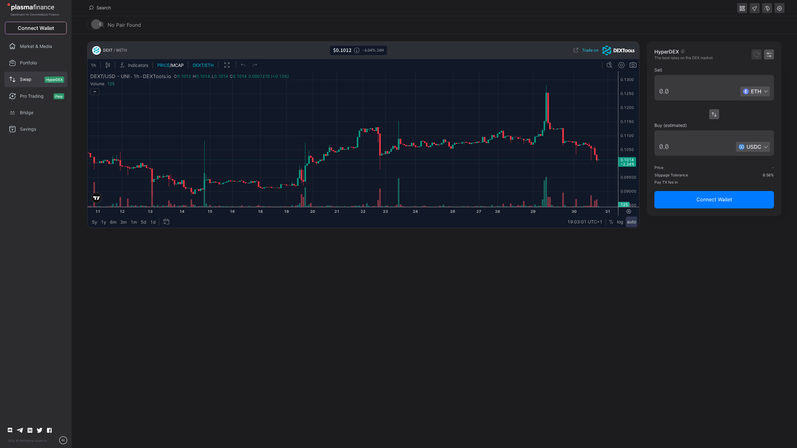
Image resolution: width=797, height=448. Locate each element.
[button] (714, 91)
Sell (658, 70)
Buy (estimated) (670, 125)
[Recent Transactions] (767, 8)
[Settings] (780, 8)
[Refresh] (757, 54)
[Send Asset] (755, 8)
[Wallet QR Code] (742, 8)
